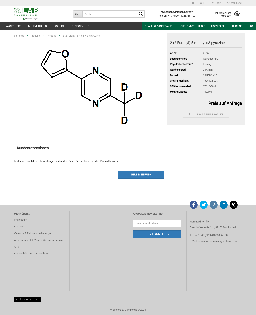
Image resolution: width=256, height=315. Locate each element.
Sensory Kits (80, 26)
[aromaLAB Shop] (40, 14)
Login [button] (217, 3)
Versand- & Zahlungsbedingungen (33, 233)
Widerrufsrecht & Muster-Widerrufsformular (38, 240)
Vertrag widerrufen (27, 299)
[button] (203, 3)
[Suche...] (141, 14)
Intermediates (37, 26)
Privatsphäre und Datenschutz (31, 253)
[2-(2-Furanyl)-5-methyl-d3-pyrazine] (89, 85)
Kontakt (18, 226)
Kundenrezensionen (33, 148)
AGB (16, 246)
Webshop (115, 309)
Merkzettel (236, 3)
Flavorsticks (12, 26)
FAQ (250, 26)
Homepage (218, 26)
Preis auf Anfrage (225, 103)
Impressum (20, 219)
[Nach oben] (245, 309)
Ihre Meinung (141, 174)
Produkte (59, 26)
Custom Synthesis (192, 26)
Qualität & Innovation (159, 26)
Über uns (236, 26)
